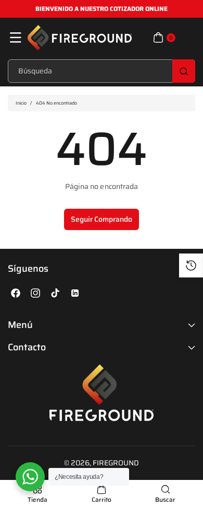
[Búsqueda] (183, 71)
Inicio (21, 103)
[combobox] (101, 71)
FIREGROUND (116, 462)
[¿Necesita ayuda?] (30, 476)
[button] (15, 37)
